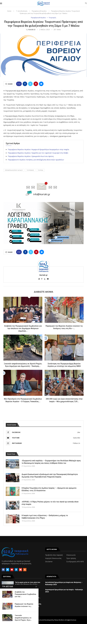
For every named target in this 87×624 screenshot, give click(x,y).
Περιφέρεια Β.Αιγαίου (39, 11)
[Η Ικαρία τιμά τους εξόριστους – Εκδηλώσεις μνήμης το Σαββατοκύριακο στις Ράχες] (12, 518)
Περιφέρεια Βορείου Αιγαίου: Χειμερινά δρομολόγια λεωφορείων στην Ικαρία (38, 149)
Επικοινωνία (70, 555)
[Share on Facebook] (25, 84)
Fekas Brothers (59, 620)
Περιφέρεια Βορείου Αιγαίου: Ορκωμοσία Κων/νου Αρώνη (31, 156)
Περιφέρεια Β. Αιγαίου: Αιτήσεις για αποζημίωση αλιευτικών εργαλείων (36, 159)
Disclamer (49, 561)
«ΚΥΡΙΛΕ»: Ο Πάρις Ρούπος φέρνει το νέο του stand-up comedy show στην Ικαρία (50, 503)
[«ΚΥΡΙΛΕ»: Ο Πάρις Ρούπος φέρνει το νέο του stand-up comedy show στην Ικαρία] (12, 505)
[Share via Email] (41, 84)
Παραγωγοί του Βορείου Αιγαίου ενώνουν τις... (24, 605)
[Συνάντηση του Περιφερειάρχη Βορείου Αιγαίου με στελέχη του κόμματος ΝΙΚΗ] (64, 348)
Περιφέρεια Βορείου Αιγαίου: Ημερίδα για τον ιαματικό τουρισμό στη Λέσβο (38, 153)
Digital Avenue (71, 620)
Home (9, 11)
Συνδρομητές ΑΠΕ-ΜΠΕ (75, 561)
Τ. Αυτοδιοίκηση (21, 11)
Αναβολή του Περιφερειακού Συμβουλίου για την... (25, 594)
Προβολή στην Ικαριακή (54, 555)
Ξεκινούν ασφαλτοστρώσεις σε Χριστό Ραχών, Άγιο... (23, 617)
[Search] (86, 3)
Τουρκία (40, 170)
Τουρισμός (30, 170)
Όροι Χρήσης (71, 558)
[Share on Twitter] (30, 84)
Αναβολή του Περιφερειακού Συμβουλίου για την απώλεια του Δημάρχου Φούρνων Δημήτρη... (23, 328)
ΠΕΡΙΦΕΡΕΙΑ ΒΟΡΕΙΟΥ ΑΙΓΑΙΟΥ (14, 170)
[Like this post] (19, 84)
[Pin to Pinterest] (36, 84)
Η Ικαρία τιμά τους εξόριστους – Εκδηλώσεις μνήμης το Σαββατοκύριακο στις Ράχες (45, 516)
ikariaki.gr (31, 29)
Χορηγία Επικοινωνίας (53, 558)
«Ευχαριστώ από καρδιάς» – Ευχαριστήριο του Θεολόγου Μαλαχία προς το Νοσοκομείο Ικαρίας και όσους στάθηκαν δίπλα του (51, 462)
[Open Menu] (1, 3)
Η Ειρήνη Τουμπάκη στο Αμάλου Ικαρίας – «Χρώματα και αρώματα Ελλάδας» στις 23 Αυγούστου (49, 489)
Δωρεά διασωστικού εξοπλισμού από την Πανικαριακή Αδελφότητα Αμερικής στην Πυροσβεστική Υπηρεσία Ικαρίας (50, 475)
